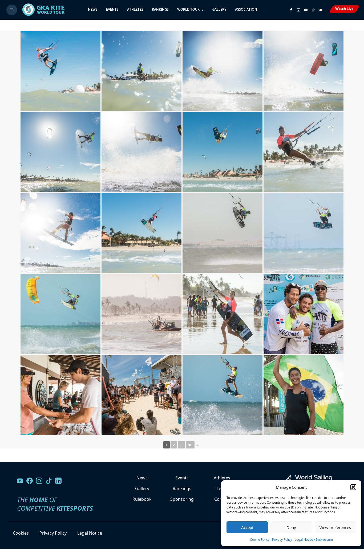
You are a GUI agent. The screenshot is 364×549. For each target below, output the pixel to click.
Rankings (160, 10)
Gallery (219, 10)
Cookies (21, 533)
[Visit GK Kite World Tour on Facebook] (291, 9)
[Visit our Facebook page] (29, 481)
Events (112, 10)
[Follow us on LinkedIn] (58, 481)
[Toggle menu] (11, 10)
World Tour (188, 10)
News (93, 10)
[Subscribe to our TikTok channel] (313, 9)
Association (246, 10)
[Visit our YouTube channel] (20, 481)
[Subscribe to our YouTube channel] (306, 9)
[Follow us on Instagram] (298, 9)
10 (190, 444)
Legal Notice (89, 533)
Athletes (135, 10)
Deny (291, 527)
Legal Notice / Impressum (314, 539)
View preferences (335, 527)
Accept (247, 527)
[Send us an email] (320, 9)
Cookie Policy (259, 539)
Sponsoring (182, 499)
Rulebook (142, 499)
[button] (353, 487)
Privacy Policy (282, 539)
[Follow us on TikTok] (49, 481)
